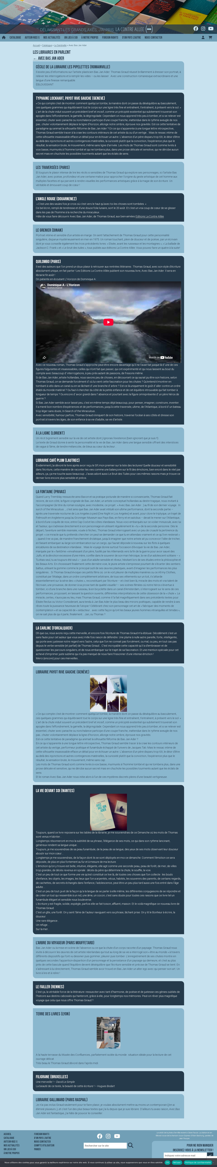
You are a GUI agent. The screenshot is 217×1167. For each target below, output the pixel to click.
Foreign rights (110, 38)
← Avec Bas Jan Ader (48, 58)
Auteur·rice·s (32, 38)
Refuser (177, 1162)
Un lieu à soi (71, 38)
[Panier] (210, 38)
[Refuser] (213, 1162)
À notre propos (89, 38)
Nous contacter (153, 38)
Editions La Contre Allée (150, 216)
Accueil (36, 45)
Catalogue (15, 38)
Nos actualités (51, 38)
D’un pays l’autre (131, 38)
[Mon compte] (203, 38)
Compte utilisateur (44, 1145)
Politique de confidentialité (198, 1162)
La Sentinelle (60, 45)
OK (167, 1162)
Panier (37, 1149)
